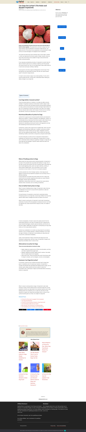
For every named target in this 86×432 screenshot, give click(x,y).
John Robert (28, 329)
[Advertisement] (35, 18)
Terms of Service (60, 425)
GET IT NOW (62, 59)
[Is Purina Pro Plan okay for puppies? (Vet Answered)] (46, 371)
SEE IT (62, 48)
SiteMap (64, 425)
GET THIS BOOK (62, 37)
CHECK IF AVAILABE (62, 26)
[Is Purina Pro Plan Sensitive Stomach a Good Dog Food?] (23, 371)
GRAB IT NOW (62, 70)
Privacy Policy (53, 425)
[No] (84, 430)
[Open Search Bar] (69, 2)
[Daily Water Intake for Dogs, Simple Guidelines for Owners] (23, 349)
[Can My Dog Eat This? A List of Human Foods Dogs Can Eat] (34, 349)
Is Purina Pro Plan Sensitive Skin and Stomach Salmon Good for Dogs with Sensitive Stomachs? (34, 379)
